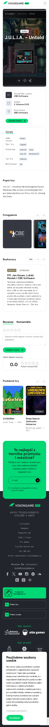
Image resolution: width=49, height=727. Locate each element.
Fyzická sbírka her (24, 546)
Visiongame (9, 14)
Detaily (9, 131)
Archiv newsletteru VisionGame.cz (24, 555)
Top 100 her (24, 551)
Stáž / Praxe (24, 537)
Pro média (24, 542)
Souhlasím (14, 718)
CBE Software (21, 96)
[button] (38, 215)
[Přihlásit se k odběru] (38, 480)
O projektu (24, 524)
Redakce (24, 528)
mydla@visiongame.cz (24, 568)
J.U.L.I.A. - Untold (26, 14)
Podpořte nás (24, 533)
